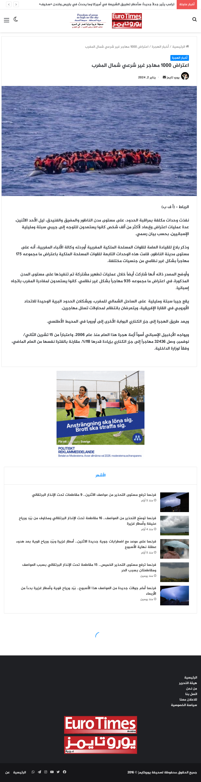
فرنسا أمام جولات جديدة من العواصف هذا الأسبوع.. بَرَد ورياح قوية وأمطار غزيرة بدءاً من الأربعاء (88, 591)
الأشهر (101, 475)
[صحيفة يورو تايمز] (100, 21)
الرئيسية (179, 47)
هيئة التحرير (188, 683)
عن (7, 772)
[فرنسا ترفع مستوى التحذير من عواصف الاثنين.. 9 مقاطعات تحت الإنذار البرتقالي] (174, 502)
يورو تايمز (173, 77)
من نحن (191, 689)
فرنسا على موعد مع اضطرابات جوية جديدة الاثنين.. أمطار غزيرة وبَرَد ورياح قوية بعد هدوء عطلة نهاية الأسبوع (86, 544)
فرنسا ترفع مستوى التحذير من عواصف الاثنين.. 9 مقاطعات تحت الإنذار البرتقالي (94, 495)
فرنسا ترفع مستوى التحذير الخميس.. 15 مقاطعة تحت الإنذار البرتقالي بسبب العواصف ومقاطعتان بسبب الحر (89, 567)
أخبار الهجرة (160, 47)
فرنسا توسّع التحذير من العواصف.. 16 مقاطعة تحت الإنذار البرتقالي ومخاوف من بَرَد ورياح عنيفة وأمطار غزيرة (87, 521)
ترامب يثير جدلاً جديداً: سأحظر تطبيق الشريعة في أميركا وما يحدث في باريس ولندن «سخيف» (106, 4)
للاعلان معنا (188, 700)
